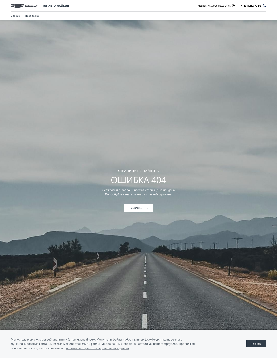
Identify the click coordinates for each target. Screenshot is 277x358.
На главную (135, 207)
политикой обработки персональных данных (97, 348)
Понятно (256, 343)
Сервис (15, 15)
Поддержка (32, 15)
